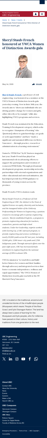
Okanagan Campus (9, 411)
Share (39, 84)
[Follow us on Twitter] (4, 358)
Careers (5, 396)
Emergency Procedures (9, 431)
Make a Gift (6, 398)
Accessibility (6, 434)
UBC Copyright (34, 431)
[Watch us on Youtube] (23, 358)
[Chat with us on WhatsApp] (36, 358)
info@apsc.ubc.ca (8, 351)
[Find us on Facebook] (29, 358)
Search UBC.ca (7, 401)
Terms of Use (23, 431)
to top (39, 432)
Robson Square (8, 418)
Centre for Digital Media (10, 420)
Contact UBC (7, 386)
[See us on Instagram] (17, 358)
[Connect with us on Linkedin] (10, 358)
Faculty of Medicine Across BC (13, 423)
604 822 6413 (7, 348)
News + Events (16, 20)
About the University (9, 388)
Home (4, 20)
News (4, 391)
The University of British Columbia (17, 4)
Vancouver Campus (9, 409)
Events (4, 393)
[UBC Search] (42, 2)
